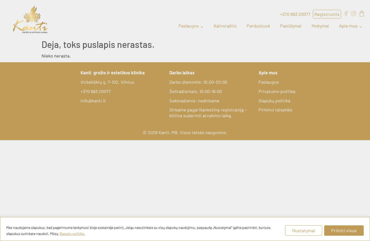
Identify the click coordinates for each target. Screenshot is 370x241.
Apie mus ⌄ (350, 25)
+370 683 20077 (96, 91)
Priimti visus (344, 230)
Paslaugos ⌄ (191, 25)
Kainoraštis (225, 25)
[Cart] (362, 13)
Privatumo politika (276, 91)
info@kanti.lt (93, 100)
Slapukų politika (274, 100)
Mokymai (320, 25)
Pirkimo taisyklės (275, 109)
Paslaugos (268, 82)
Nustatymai (303, 230)
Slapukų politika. (72, 233)
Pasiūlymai (291, 25)
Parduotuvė (258, 25)
